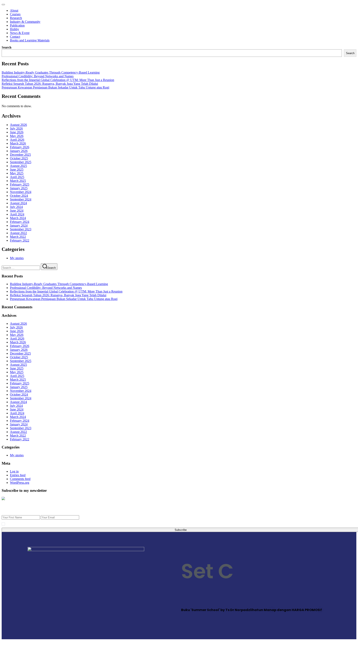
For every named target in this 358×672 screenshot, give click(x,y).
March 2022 (18, 236)
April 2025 (17, 177)
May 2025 (16, 173)
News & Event (19, 33)
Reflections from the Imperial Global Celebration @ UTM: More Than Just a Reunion (58, 80)
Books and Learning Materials (30, 40)
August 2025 (18, 166)
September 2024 (20, 199)
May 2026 (16, 136)
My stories (17, 258)
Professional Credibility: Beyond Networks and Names (38, 76)
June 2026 (16, 132)
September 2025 (20, 162)
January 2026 (19, 151)
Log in (14, 471)
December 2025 (20, 154)
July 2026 (16, 128)
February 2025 (19, 184)
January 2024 (19, 225)
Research (16, 18)
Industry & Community (25, 21)
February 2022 (19, 240)
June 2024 (16, 210)
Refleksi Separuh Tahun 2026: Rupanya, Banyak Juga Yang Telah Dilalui (50, 83)
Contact (15, 36)
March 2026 (18, 143)
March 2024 (18, 218)
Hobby (14, 29)
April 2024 (17, 214)
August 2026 (18, 124)
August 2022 (18, 233)
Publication (17, 25)
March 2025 (18, 180)
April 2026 (17, 139)
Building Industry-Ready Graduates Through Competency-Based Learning (51, 72)
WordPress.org (19, 482)
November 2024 (20, 192)
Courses (15, 14)
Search (6, 47)
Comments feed (20, 479)
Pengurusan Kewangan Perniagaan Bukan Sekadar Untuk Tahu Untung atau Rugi (55, 87)
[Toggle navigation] (3, 4)
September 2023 (20, 229)
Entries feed (17, 475)
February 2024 (19, 222)
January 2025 (19, 188)
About (14, 10)
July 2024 (16, 207)
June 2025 (16, 169)
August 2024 (18, 203)
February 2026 (19, 147)
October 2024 (19, 195)
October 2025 (19, 158)
